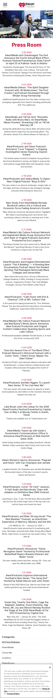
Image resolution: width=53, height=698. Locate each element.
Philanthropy (8, 663)
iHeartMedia (26, 5)
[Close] (50, 667)
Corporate (7, 652)
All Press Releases (11, 642)
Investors (6, 658)
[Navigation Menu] (5, 5)
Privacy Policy (13, 694)
